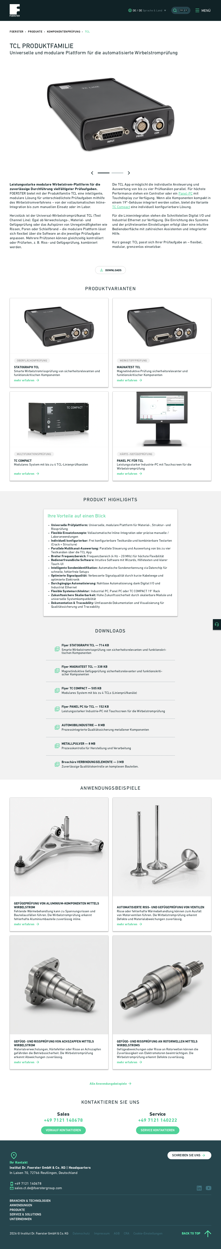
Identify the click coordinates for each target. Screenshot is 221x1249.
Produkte (17, 1210)
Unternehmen (21, 1219)
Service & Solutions (25, 1214)
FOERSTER (16, 32)
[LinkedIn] (199, 1188)
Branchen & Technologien (30, 1201)
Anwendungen (21, 1205)
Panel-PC (186, 193)
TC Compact (121, 207)
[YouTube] (208, 1188)
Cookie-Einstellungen (147, 1233)
